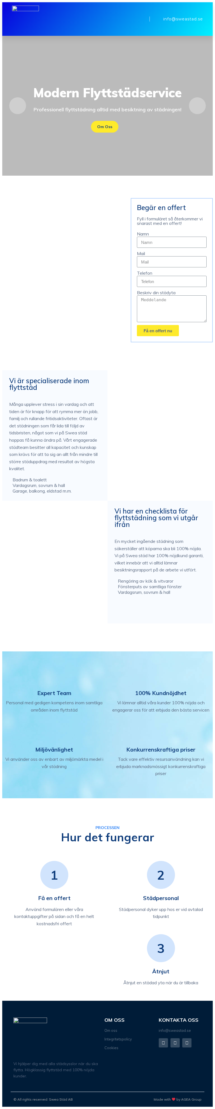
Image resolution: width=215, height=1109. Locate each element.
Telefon (144, 273)
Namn (143, 234)
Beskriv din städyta (156, 292)
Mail (141, 253)
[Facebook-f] (163, 1042)
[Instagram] (175, 1042)
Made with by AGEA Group (178, 1099)
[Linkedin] (186, 1042)
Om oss (104, 126)
